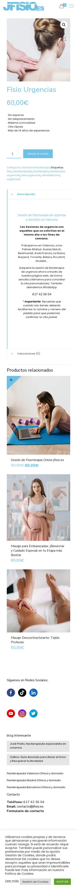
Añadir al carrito (38, 154)
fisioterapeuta (22, 171)
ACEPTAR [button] (62, 882)
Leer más (12, 881)
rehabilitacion (51, 175)
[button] (64, 24)
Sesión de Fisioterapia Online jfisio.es (37, 460)
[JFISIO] (23, 6)
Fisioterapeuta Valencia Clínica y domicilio (35, 773)
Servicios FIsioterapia (36, 167)
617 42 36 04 (41, 294)
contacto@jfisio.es (30, 806)
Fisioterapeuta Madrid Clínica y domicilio (34, 780)
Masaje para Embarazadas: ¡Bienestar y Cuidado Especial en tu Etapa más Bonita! (37, 550)
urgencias (13, 179)
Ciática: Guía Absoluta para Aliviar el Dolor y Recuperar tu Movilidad (38, 759)
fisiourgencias (31, 175)
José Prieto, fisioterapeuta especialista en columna (38, 746)
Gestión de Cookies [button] (35, 882)
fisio (9, 171)
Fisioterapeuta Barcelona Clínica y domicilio (36, 787)
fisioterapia (41, 171)
